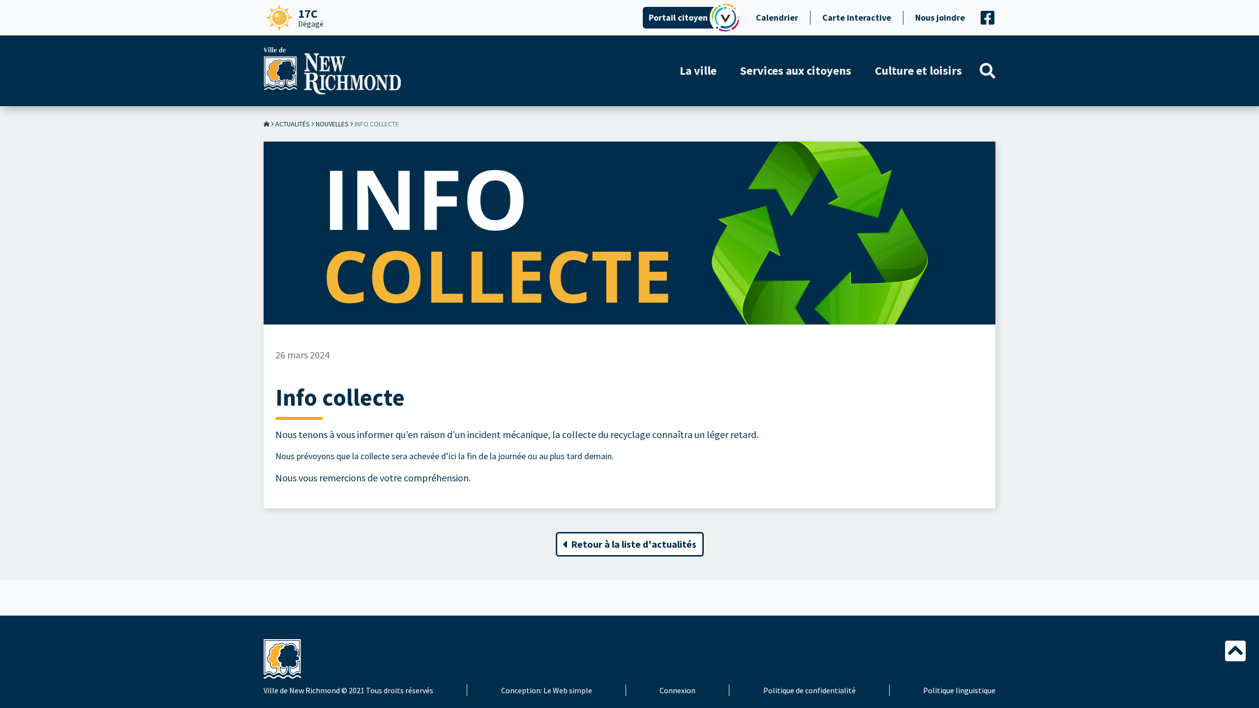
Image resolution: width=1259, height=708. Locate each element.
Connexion (677, 690)
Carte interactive (856, 17)
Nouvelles (332, 123)
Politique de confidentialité (809, 690)
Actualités (292, 123)
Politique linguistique (959, 690)
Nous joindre (940, 17)
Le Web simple (567, 690)
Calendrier (777, 17)
